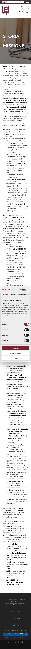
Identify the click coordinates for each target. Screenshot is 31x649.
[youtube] (22, 642)
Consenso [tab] (5, 294)
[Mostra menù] (27, 2)
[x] (19, 642)
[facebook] (12, 642)
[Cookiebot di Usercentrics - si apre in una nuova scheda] (19, 290)
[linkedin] (15, 642)
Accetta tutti (15, 348)
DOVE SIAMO (15, 625)
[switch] (26, 329)
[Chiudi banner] (29, 289)
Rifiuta (15, 358)
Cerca (4, 2)
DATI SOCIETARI (15, 611)
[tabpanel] (17, 7)
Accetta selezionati (15, 353)
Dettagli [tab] (13, 294)
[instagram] (8, 642)
